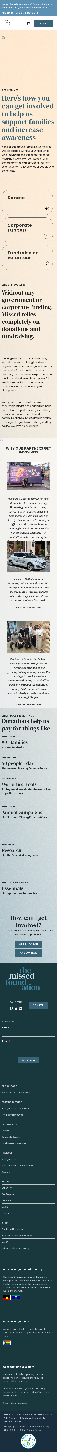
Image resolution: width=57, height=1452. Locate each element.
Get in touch (28, 944)
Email (6, 1041)
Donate (43, 23)
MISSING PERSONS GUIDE (18, 13)
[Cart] (28, 23)
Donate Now (28, 953)
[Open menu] (7, 23)
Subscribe (28, 1060)
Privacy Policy (34, 1430)
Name (6, 1027)
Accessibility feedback (15, 1402)
